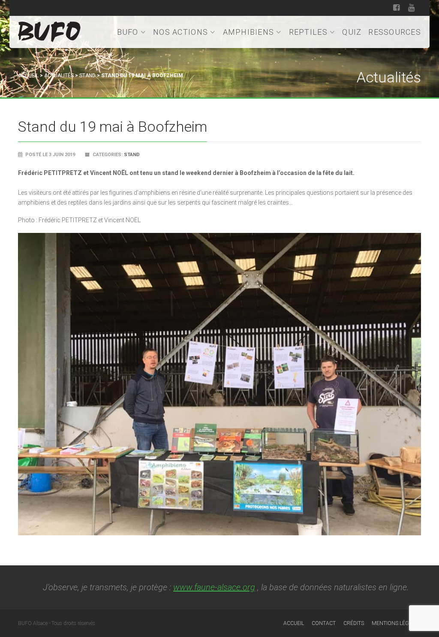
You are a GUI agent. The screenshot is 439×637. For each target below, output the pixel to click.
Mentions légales (396, 623)
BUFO (127, 31)
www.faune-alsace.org (214, 587)
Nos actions (180, 31)
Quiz (351, 31)
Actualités (59, 75)
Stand (87, 75)
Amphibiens (248, 31)
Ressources (394, 31)
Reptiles (308, 31)
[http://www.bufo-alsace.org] (49, 30)
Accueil (28, 75)
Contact (324, 623)
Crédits (353, 623)
